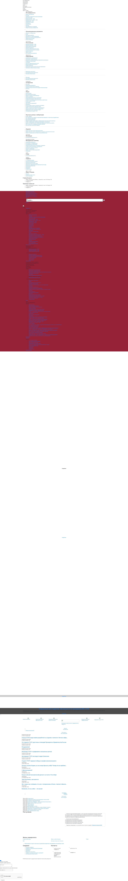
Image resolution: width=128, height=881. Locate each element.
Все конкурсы (64, 797)
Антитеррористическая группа (31, 853)
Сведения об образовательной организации (34, 848)
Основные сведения (29, 847)
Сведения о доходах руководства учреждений (34, 852)
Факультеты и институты (30, 851)
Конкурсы (65, 794)
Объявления (65, 729)
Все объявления (64, 733)
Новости (65, 728)
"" (97, 825)
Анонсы (65, 793)
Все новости (64, 732)
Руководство (28, 849)
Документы (28, 850)
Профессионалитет (26, 719)
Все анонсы (64, 796)
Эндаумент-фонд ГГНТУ (98, 719)
